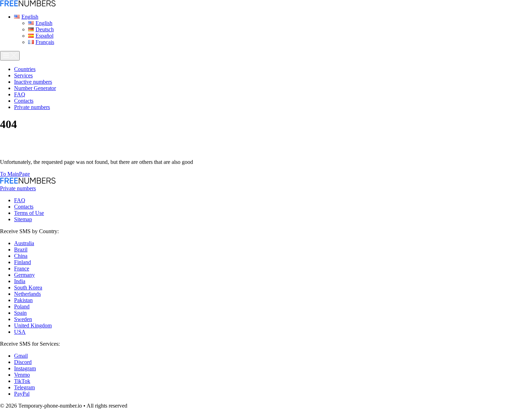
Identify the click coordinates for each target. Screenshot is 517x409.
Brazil (20, 250)
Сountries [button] (25, 69)
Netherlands (27, 294)
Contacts (23, 207)
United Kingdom (33, 325)
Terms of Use (29, 213)
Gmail (21, 356)
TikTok (22, 381)
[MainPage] (28, 5)
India (19, 281)
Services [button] (23, 75)
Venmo (22, 375)
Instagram (25, 368)
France (21, 268)
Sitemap (23, 219)
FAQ (19, 200)
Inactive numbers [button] (33, 82)
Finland (22, 262)
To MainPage (15, 174)
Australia (24, 243)
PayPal (22, 394)
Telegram (24, 387)
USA (20, 332)
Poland (22, 306)
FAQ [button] (19, 94)
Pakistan (23, 300)
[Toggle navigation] (10, 55)
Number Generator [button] (35, 88)
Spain (20, 313)
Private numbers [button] (32, 107)
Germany (24, 275)
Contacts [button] (23, 101)
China (20, 256)
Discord (23, 362)
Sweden (23, 319)
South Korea (28, 287)
